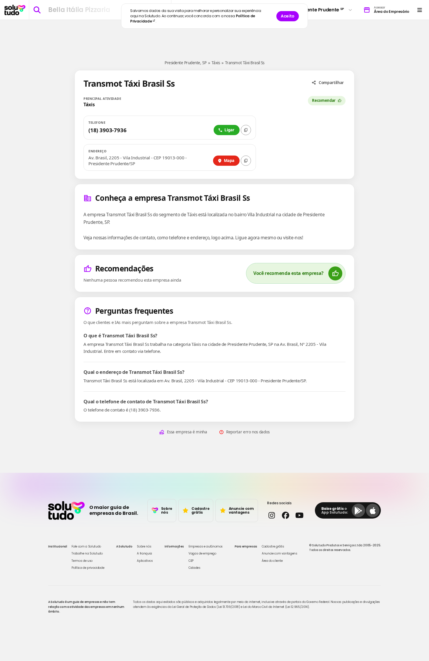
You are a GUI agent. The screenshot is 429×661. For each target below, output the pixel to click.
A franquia (144, 553)
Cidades (194, 568)
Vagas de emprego (202, 553)
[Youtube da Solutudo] (299, 515)
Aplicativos (145, 561)
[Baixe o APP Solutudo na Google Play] (358, 510)
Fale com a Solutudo (86, 546)
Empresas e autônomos (206, 546)
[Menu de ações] (419, 10)
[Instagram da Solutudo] (271, 515)
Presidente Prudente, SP (185, 62)
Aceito (287, 16)
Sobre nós (144, 546)
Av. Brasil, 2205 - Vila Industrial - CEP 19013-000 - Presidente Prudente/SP (137, 160)
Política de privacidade (88, 568)
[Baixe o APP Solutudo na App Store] (372, 510)
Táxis (216, 62)
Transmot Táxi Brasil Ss (244, 62)
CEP (191, 561)
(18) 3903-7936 (107, 130)
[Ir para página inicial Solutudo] (14, 10)
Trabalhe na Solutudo (87, 553)
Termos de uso (82, 561)
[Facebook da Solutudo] (285, 515)
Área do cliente (272, 561)
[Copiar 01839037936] (246, 130)
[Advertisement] (214, 37)
